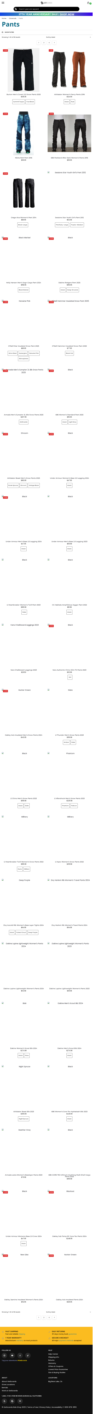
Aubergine (22, 349)
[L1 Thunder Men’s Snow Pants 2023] (68, 701)
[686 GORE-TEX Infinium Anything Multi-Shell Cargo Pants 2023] (68, 1135)
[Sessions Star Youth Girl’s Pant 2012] (68, 191)
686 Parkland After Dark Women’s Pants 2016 (68, 156)
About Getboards (9, 1364)
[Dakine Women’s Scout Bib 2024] (23, 1010)
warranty (19, 1323)
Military (26, 858)
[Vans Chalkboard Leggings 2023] (23, 637)
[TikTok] (28, 1338)
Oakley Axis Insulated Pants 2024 (68, 1282)
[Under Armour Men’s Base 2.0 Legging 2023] (68, 510)
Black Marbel (23, 286)
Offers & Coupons (55, 1349)
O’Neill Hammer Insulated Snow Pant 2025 (68, 342)
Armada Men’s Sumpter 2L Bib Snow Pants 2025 (23, 409)
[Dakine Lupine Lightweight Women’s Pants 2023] (68, 951)
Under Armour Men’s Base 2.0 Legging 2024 (23, 534)
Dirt (68, 669)
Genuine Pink (33, 349)
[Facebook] (20, 1338)
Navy (26, 1042)
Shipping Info (53, 1340)
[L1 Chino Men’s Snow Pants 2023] (23, 764)
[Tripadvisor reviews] (20, 1384)
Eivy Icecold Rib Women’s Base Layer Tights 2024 (23, 913)
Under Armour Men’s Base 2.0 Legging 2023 (68, 534)
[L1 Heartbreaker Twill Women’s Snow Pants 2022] (23, 826)
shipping (22, 1317)
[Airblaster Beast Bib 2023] (23, 1073)
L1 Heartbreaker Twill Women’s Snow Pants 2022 (23, 850)
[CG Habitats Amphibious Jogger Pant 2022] (68, 573)
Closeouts (12, 18)
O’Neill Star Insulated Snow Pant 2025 (23, 342)
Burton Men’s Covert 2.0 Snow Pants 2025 (24, 94)
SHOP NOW (67, 14)
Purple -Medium (76, 222)
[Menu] (5, 3)
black (65, 101)
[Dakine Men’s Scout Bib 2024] (68, 1010)
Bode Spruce (13, 479)
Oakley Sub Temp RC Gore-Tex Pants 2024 (68, 1220)
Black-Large (22, 222)
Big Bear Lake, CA (54, 1364)
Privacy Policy (45, 1390)
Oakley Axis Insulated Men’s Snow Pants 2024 (23, 725)
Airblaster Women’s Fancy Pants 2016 (68, 93)
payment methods (65, 1323)
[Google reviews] (12, 1384)
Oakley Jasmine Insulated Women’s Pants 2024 (23, 1282)
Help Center (52, 1337)
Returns (51, 1343)
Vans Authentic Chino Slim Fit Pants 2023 (68, 661)
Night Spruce (23, 1104)
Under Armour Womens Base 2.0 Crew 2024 (23, 1220)
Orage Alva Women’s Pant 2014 (23, 215)
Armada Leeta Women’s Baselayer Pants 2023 (23, 1159)
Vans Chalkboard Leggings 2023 (23, 661)
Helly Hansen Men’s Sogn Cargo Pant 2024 (23, 279)
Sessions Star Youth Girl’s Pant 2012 (68, 215)
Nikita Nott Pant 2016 (23, 156)
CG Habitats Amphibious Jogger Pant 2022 (68, 597)
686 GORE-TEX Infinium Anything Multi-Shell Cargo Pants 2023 (68, 1160)
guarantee (72, 1317)
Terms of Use (32, 1390)
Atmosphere (23, 354)
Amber (65, 733)
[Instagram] (4, 1338)
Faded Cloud (20, 920)
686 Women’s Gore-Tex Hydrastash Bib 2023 (68, 1097)
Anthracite (23, 417)
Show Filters (9, 32)
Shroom (23, 479)
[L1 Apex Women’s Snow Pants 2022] (68, 826)
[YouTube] (12, 1338)
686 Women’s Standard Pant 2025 (68, 409)
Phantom (64, 795)
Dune (19, 858)
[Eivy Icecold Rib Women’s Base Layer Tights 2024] (23, 889)
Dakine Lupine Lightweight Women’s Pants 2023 (68, 975)
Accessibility (57, 1390)
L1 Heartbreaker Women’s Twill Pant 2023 (23, 597)
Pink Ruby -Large (61, 222)
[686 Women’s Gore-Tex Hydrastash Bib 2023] (68, 1073)
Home (4, 18)
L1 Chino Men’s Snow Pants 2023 (23, 788)
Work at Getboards (10, 1373)
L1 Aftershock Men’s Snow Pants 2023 (68, 788)
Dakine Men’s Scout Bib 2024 (68, 1034)
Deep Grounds (71, 286)
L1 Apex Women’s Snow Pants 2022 (68, 850)
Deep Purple (32, 920)
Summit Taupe (18, 102)
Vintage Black (33, 479)
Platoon (73, 795)
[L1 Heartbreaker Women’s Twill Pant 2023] (23, 573)
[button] (88, 3)
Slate (24, 604)
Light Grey (71, 417)
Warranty (51, 1346)
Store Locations (8, 1367)
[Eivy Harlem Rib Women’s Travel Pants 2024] (68, 889)
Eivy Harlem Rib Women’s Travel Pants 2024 (68, 913)
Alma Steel (12, 349)
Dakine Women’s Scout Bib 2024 (23, 1034)
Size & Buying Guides (56, 1355)
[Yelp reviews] (4, 1384)
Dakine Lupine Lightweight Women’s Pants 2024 (23, 975)
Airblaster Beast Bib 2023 (23, 1097)
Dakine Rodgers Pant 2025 (68, 279)
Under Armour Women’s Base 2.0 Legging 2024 (68, 472)
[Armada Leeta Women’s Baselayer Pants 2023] (23, 1135)
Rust (71, 101)
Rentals (5, 1370)
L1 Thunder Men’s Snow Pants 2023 (68, 725)
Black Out (68, 349)
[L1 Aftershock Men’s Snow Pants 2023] (68, 764)
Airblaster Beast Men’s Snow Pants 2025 (23, 472)
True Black (30, 102)
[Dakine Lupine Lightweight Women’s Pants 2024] (23, 951)
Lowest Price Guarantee (57, 1352)
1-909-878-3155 (70, 1390)
